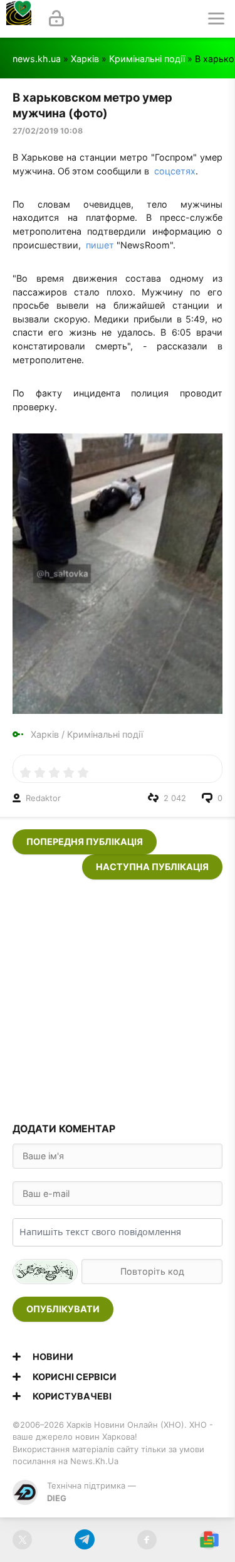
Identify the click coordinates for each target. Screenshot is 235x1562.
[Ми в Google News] (209, 1539)
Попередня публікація (84, 841)
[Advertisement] (117, 997)
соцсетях (175, 171)
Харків (85, 58)
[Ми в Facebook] (147, 1539)
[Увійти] (56, 19)
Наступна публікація (152, 866)
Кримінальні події (147, 58)
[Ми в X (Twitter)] (22, 1539)
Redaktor (43, 798)
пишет (100, 245)
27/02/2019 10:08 (48, 130)
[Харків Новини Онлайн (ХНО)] (19, 19)
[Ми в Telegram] (84, 1539)
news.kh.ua (37, 58)
